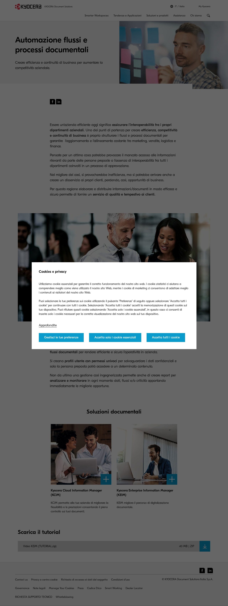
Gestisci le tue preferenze (61, 337)
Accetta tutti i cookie (166, 337)
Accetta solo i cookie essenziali (115, 337)
